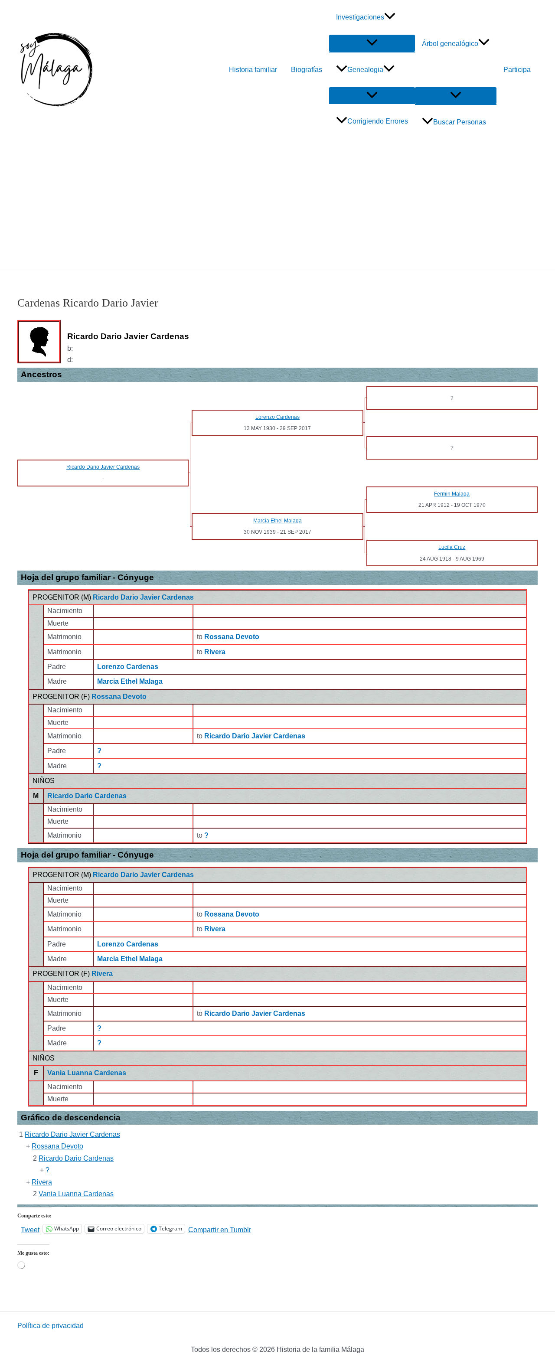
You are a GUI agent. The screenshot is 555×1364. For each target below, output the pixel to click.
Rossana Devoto (119, 696)
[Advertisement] (277, 204)
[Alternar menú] (372, 43)
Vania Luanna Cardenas (86, 1073)
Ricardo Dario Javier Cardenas (143, 597)
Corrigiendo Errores (377, 121)
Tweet (30, 1229)
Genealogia (365, 69)
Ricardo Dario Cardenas (87, 795)
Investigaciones (360, 17)
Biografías (306, 69)
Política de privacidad (50, 1325)
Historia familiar (253, 69)
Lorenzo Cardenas (127, 666)
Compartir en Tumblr (219, 1229)
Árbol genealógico (450, 43)
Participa (517, 69)
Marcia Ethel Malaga (130, 681)
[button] (389, 17)
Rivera (102, 973)
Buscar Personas (459, 122)
